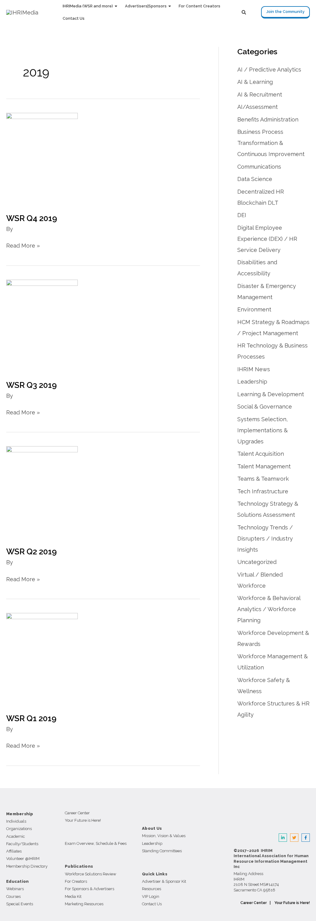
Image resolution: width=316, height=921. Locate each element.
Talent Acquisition (260, 453)
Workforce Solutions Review (90, 874)
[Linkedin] (283, 837)
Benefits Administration (267, 119)
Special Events (19, 904)
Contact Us (152, 904)
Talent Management (264, 466)
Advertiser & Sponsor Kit (164, 881)
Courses (13, 896)
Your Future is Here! (83, 820)
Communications (259, 166)
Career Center (77, 813)
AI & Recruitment (259, 94)
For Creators (76, 881)
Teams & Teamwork (263, 478)
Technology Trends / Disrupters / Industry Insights (265, 538)
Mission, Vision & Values (163, 835)
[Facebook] (305, 837)
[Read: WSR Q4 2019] (42, 158)
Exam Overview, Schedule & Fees (96, 843)
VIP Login (150, 896)
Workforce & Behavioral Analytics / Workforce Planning (268, 609)
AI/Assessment (257, 107)
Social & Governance (264, 406)
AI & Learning (255, 82)
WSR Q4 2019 (31, 218)
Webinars (15, 888)
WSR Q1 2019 (31, 718)
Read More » (23, 246)
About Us (152, 828)
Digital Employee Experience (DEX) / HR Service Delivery (267, 238)
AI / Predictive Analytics (269, 69)
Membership (19, 814)
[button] (115, 6)
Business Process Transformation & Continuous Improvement (271, 143)
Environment (254, 309)
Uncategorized (256, 562)
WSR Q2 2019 (31, 551)
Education (17, 881)
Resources (151, 888)
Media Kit (73, 896)
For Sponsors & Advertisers (89, 888)
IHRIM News (253, 369)
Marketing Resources (84, 904)
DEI (241, 215)
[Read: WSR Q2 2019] (42, 492)
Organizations (19, 828)
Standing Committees (162, 851)
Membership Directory (27, 866)
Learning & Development (270, 394)
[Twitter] (294, 837)
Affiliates (14, 851)
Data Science (254, 179)
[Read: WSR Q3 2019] (42, 325)
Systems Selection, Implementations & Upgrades (262, 430)
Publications (79, 866)
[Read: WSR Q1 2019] (42, 659)
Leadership (252, 381)
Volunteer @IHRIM (23, 858)
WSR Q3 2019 (31, 385)
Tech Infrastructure (262, 491)
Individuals (16, 821)
